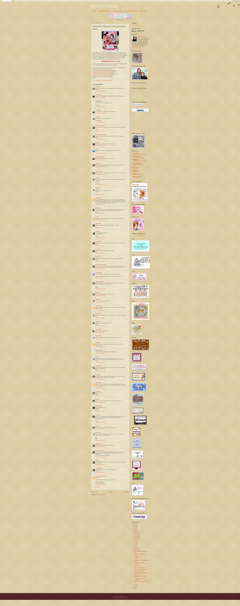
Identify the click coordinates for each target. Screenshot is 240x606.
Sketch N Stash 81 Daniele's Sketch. (140, 569)
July (135, 541)
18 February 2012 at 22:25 (100, 402)
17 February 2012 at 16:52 (100, 219)
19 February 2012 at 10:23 (100, 456)
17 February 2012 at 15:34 (100, 204)
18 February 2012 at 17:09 (100, 371)
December (136, 532)
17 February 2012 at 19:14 (100, 245)
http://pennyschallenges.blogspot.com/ (100, 75)
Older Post (126, 492)
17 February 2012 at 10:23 (100, 145)
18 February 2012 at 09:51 (100, 338)
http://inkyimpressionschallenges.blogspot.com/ (102, 74)
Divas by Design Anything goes (138, 174)
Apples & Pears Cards (137, 176)
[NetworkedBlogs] (140, 108)
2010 (134, 588)
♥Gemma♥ (97, 405)
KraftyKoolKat (135, 159)
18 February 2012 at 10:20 (100, 346)
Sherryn (96, 443)
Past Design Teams (117, 11)
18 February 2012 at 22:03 (100, 395)
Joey (96, 342)
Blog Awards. (143, 11)
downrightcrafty (98, 450)
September (136, 537)
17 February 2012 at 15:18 (100, 184)
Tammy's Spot (136, 167)
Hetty (96, 231)
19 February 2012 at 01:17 (100, 440)
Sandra (96, 391)
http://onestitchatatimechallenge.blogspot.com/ (102, 71)
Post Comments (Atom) (100, 494)
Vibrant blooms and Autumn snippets (139, 154)
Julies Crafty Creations (99, 264)
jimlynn (96, 223)
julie (96, 292)
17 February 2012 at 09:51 (100, 122)
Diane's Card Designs (99, 134)
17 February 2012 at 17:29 (100, 237)
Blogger (125, 597)
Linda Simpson (98, 281)
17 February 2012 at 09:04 (100, 106)
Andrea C (97, 329)
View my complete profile (136, 47)
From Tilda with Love (137, 556)
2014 (134, 527)
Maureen (97, 241)
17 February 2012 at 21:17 (100, 277)
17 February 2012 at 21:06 (100, 268)
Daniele (96, 249)
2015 (134, 526)
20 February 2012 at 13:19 (100, 484)
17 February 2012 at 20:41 (100, 253)
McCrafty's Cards (104, 5)
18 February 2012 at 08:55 (100, 332)
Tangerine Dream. (137, 574)
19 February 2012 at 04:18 (100, 446)
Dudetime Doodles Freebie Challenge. (141, 572)
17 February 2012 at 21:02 (100, 261)
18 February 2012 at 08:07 (100, 317)
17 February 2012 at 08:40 (100, 97)
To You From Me (136, 177)
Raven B (97, 432)
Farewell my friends (136, 171)
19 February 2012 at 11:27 (100, 464)
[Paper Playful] (140, 235)
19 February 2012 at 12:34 (100, 472)
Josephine (97, 272)
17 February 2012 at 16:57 (100, 227)
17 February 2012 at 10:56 (100, 153)
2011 (134, 586)
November (136, 534)
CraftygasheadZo (98, 156)
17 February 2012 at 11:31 (100, 159)
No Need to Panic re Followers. (139, 570)
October (135, 536)
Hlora (96, 86)
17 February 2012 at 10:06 (100, 138)
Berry (96, 399)
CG (96, 460)
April (135, 546)
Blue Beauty (136, 558)
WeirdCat (97, 365)
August (135, 539)
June (135, 543)
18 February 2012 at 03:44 (100, 310)
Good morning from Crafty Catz (138, 157)
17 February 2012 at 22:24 (100, 295)
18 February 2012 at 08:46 (100, 325)
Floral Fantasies (136, 153)
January (135, 584)
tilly (96, 149)
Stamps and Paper (98, 125)
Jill (96, 216)
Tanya (96, 414)
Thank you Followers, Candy (139, 567)
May (135, 544)
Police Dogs (135, 168)
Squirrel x (97, 94)
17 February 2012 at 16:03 (100, 213)
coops (96, 177)
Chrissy (96, 116)
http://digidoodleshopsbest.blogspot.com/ (101, 72)
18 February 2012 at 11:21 (100, 353)
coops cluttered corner (137, 163)
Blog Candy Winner (137, 565)
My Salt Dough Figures (104, 11)
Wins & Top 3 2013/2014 (131, 11)
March (135, 548)
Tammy (96, 163)
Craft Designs (135, 170)
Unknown (97, 305)
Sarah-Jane (97, 468)
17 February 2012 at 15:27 (100, 194)
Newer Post (94, 492)
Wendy (96, 256)
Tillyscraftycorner (136, 156)
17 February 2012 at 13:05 (100, 167)
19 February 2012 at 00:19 (100, 422)
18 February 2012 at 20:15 (100, 387)
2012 (134, 531)
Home (94, 11)
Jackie (96, 321)
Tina (96, 425)
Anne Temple (97, 171)
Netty (96, 142)
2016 (134, 524)
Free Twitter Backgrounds (120, 19)
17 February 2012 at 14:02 (100, 174)
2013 (134, 529)
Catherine (97, 335)
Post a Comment (97, 487)
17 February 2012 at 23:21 (100, 302)
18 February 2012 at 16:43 (100, 362)
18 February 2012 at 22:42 (100, 411)
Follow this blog (140, 110)
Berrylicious (135, 173)
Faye (96, 299)
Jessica (96, 313)
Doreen (96, 110)
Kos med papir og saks (99, 476)
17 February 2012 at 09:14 (100, 113)
